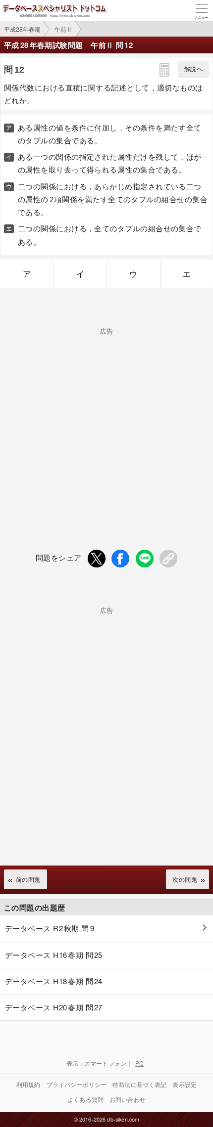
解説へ (193, 69)
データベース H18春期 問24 (54, 981)
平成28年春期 (22, 29)
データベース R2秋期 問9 (49, 928)
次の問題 (184, 879)
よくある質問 (85, 1099)
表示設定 (184, 1084)
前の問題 (28, 879)
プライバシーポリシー (77, 1084)
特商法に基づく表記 (139, 1084)
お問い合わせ (127, 1099)
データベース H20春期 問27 (54, 1007)
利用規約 (28, 1084)
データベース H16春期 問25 (54, 955)
